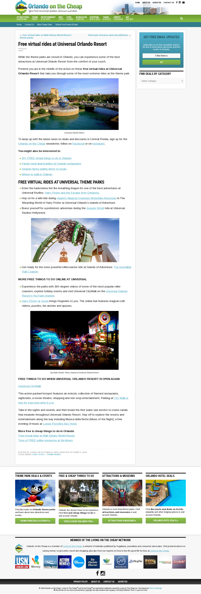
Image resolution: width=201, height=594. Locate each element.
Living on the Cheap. (159, 550)
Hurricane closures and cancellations (108, 35)
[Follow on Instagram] (180, 2)
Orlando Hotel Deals (164, 520)
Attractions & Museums (121, 520)
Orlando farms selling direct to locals (44, 168)
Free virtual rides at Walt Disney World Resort (46, 435)
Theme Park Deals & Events (34, 520)
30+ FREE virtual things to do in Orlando (46, 158)
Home (137, 3)
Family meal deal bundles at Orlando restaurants (51, 163)
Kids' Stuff (39, 455)
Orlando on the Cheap (64, 7)
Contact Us (169, 3)
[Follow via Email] (183, 2)
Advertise (157, 3)
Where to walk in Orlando (37, 174)
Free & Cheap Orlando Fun (78, 521)
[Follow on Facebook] (176, 2)
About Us (146, 3)
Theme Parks (54, 455)
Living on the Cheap (72, 546)
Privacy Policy (81, 581)
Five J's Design (155, 588)
